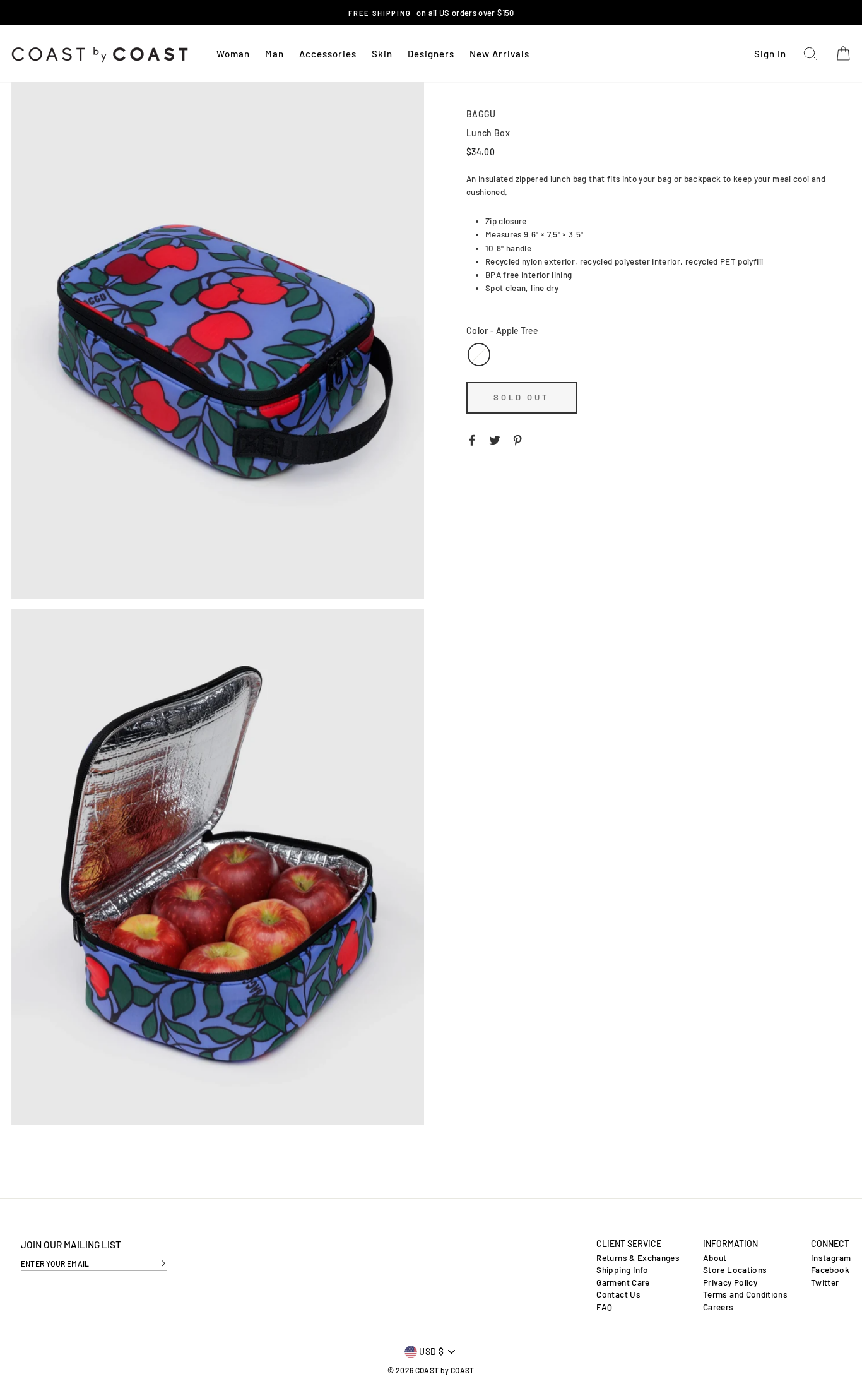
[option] (431, 12)
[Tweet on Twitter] (494, 439)
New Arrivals (499, 53)
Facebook (830, 1270)
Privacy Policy (730, 1282)
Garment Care (622, 1282)
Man (274, 53)
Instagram (831, 1258)
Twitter (825, 1282)
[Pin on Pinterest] (517, 439)
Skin (382, 53)
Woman (233, 53)
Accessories (328, 53)
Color (502, 330)
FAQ (604, 1307)
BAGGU (481, 114)
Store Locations (735, 1270)
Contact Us (618, 1294)
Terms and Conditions (745, 1294)
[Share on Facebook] (472, 439)
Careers (718, 1307)
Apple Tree (479, 354)
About (715, 1258)
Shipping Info (622, 1270)
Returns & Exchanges (638, 1258)
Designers (431, 53)
